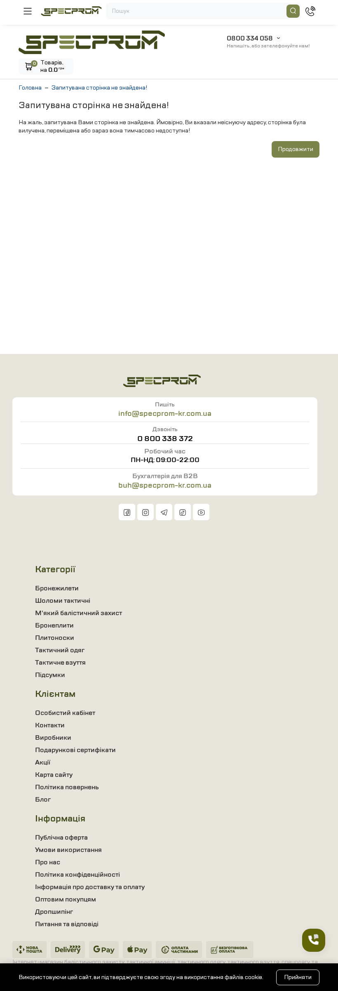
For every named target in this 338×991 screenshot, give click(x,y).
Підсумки (50, 675)
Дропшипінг (54, 911)
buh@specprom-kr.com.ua (164, 485)
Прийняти (298, 977)
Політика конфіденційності (77, 874)
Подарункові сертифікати (75, 750)
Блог (43, 799)
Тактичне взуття (60, 662)
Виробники (53, 737)
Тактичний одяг (59, 650)
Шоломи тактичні (62, 600)
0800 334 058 (250, 38)
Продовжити (295, 149)
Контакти (50, 725)
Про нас (47, 862)
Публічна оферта (61, 837)
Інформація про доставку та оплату (90, 887)
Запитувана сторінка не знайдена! (99, 88)
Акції (42, 762)
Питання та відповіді (67, 924)
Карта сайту (54, 774)
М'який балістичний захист (78, 613)
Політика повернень (67, 787)
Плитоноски (54, 637)
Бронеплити (54, 625)
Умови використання (68, 849)
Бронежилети (57, 588)
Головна (30, 88)
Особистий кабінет (65, 712)
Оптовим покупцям (65, 899)
